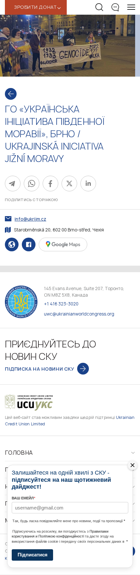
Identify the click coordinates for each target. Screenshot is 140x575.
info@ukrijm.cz (30, 219)
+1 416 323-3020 (61, 304)
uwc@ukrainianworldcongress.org (79, 314)
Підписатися (33, 554)
